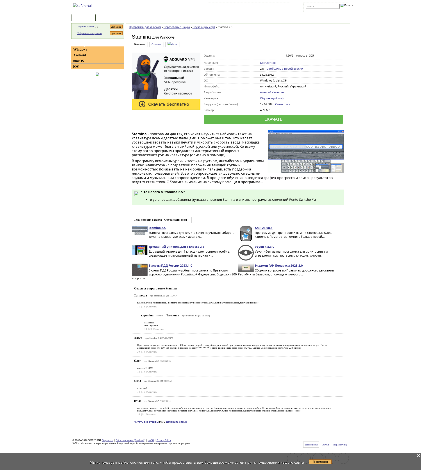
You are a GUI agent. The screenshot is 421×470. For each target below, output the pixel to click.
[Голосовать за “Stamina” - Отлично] (280, 55)
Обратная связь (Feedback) (130, 440)
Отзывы (156, 44)
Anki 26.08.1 (264, 228)
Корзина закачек (85, 26)
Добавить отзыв (176, 421)
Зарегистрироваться (247, 6)
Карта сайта (269, 6)
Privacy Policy (164, 440)
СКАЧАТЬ (273, 119)
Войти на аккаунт (222, 6)
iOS (76, 66)
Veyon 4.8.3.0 (264, 247)
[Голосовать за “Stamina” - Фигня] (262, 55)
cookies (136, 462)
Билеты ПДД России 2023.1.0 (170, 266)
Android (79, 54)
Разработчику (340, 444)
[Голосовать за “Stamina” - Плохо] (267, 55)
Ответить (152, 306)
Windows (80, 49)
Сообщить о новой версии (285, 69)
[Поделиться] (172, 44)
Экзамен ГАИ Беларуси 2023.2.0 (279, 266)
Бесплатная (268, 63)
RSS (283, 6)
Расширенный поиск (318, 10)
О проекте (107, 440)
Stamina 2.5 (157, 228)
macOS (78, 60)
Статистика (282, 104)
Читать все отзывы (146, 421)
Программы (84, 18)
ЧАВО (151, 440)
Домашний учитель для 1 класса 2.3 (176, 247)
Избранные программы (89, 33)
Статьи (106, 18)
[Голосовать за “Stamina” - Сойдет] (271, 55)
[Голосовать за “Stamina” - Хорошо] (276, 55)
